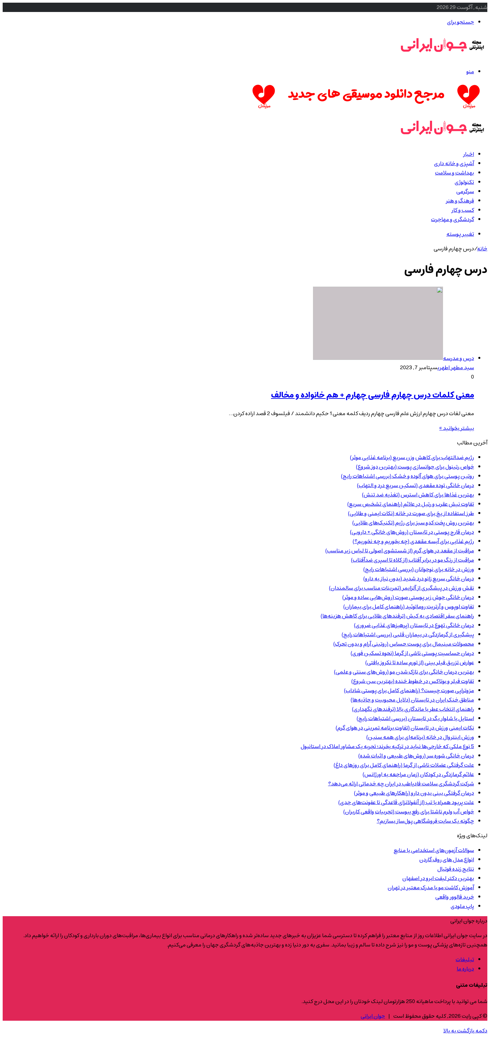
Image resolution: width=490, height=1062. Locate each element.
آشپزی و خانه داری (454, 163)
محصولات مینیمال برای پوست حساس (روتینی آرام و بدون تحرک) (403, 644)
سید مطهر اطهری (456, 367)
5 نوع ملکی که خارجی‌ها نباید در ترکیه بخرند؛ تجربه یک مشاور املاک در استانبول (387, 746)
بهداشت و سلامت (454, 172)
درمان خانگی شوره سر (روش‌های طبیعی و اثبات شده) (416, 755)
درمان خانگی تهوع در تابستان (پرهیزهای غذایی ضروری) (414, 625)
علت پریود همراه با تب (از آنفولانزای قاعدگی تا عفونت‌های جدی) (406, 802)
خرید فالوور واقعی (454, 897)
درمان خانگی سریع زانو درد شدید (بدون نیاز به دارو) (418, 578)
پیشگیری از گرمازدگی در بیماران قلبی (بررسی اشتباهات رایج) (408, 634)
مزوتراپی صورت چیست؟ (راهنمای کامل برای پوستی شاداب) (409, 690)
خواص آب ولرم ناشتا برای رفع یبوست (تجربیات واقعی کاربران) (408, 811)
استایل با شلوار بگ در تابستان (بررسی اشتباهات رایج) (415, 718)
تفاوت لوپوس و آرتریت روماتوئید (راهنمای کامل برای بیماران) (408, 606)
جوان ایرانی (373, 1016)
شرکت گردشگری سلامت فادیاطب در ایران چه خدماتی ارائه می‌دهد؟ (401, 783)
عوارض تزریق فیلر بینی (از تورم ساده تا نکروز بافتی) (419, 662)
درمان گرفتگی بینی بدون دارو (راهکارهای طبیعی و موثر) (414, 793)
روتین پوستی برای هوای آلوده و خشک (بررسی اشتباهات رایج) (407, 476)
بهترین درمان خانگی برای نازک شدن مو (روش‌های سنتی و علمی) (404, 671)
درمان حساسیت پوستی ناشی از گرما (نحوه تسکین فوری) (412, 653)
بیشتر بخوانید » (456, 428)
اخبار (468, 154)
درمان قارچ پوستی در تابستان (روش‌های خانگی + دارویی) (412, 532)
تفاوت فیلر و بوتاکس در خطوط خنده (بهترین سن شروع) (412, 681)
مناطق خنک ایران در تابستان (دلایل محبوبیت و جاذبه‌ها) (412, 699)
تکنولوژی (464, 182)
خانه (482, 248)
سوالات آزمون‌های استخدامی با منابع (434, 850)
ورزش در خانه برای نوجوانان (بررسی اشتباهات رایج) (418, 569)
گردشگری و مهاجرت (452, 219)
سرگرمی (465, 191)
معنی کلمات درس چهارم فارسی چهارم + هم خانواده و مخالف (372, 395)
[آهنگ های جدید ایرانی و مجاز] (366, 110)
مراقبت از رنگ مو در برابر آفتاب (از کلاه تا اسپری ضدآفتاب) (412, 560)
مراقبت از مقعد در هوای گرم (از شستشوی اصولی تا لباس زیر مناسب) (399, 550)
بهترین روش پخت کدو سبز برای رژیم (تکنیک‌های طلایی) (413, 522)
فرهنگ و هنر (460, 200)
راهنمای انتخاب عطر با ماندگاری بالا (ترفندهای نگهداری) (413, 709)
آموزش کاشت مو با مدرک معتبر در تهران (431, 887)
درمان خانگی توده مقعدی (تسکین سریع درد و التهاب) (415, 485)
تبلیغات (465, 959)
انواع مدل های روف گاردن (446, 859)
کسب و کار (462, 210)
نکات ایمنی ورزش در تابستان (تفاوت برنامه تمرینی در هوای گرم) (405, 727)
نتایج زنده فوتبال (455, 869)
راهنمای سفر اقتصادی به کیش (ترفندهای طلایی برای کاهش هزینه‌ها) (397, 616)
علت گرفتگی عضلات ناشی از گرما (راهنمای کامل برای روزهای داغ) (404, 765)
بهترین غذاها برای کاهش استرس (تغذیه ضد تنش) (418, 494)
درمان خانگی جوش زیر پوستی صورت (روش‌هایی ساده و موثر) (408, 597)
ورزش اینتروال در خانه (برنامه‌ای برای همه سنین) (420, 737)
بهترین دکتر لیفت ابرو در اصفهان (438, 878)
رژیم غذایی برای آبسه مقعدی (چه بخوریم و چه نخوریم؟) (413, 541)
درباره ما (465, 968)
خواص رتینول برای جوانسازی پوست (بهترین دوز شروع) (415, 466)
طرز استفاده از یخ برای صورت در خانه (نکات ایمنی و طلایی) (411, 513)
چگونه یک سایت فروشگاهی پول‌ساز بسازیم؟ (425, 821)
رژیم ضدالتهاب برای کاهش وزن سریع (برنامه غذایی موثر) (412, 457)
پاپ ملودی (462, 906)
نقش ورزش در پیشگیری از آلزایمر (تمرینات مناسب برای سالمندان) (401, 588)
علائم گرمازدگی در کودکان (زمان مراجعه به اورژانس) (418, 774)
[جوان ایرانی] (442, 57)
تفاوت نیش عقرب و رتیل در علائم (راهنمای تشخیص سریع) (410, 504)
